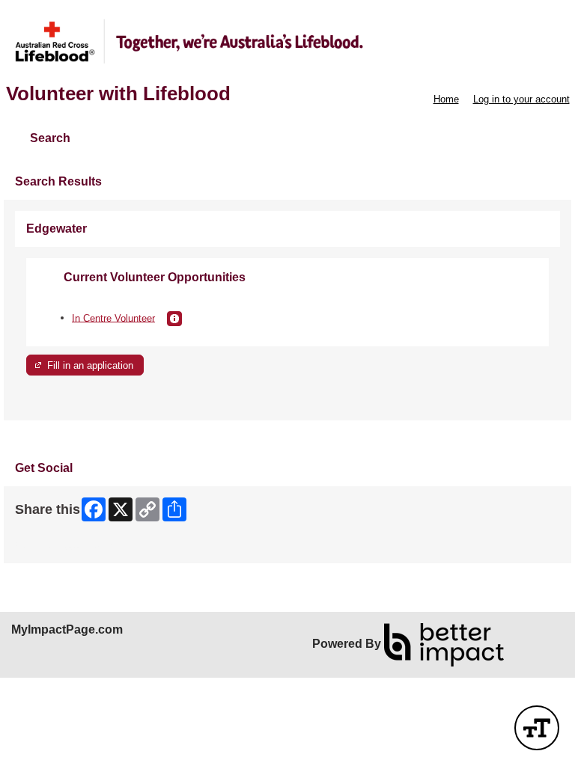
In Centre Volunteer (113, 317)
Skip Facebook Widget (64, 546)
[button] (174, 318)
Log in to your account (521, 99)
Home (446, 99)
